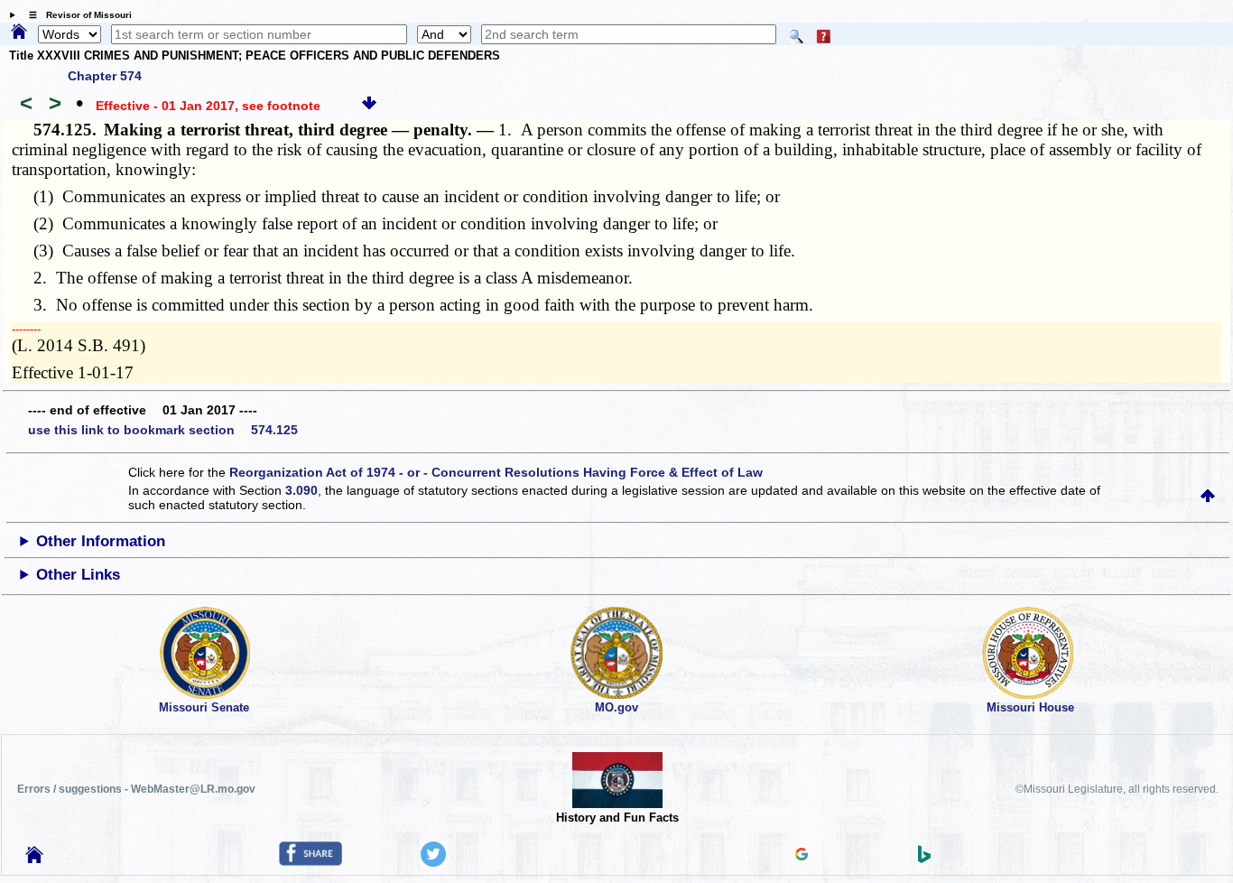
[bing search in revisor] (924, 858)
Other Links (78, 574)
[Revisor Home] (34, 858)
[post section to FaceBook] (310, 861)
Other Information (100, 541)
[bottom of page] (369, 105)
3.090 (301, 490)
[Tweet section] (433, 862)
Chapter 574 (105, 76)
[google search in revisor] (801, 856)
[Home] (19, 32)
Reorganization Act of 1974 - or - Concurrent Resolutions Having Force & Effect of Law (496, 472)
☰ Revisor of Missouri (76, 15)
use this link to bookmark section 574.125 (163, 430)
